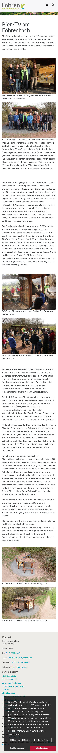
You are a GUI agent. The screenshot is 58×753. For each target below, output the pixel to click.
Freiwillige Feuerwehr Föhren (13, 686)
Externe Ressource (43, 740)
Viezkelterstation (8, 693)
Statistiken (28, 740)
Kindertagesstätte (9, 676)
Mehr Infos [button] (14, 734)
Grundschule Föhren (9, 679)
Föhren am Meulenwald (21, 662)
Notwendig (16, 740)
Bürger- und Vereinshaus (11, 683)
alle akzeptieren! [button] (43, 748)
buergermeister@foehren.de (21, 658)
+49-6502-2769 (13, 653)
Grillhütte (5, 690)
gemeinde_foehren (20, 667)
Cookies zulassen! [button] (17, 748)
